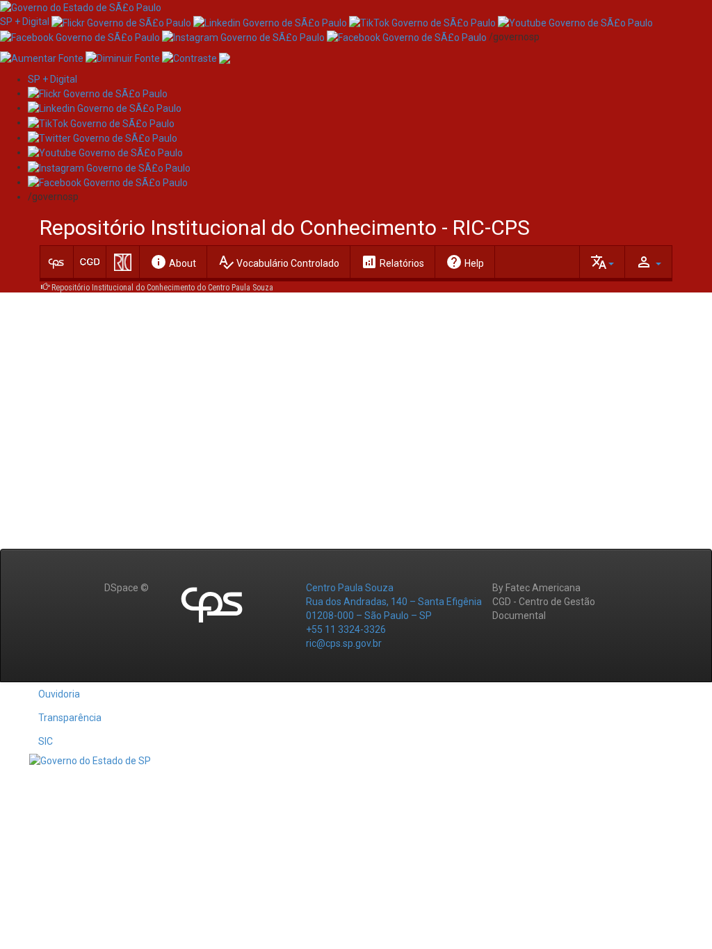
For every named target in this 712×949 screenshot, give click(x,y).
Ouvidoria (59, 694)
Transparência (70, 717)
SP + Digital (24, 21)
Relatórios (392, 262)
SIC (45, 741)
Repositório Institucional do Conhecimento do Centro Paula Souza (162, 287)
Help (465, 262)
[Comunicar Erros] (224, 57)
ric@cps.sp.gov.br (344, 643)
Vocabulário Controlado (278, 262)
